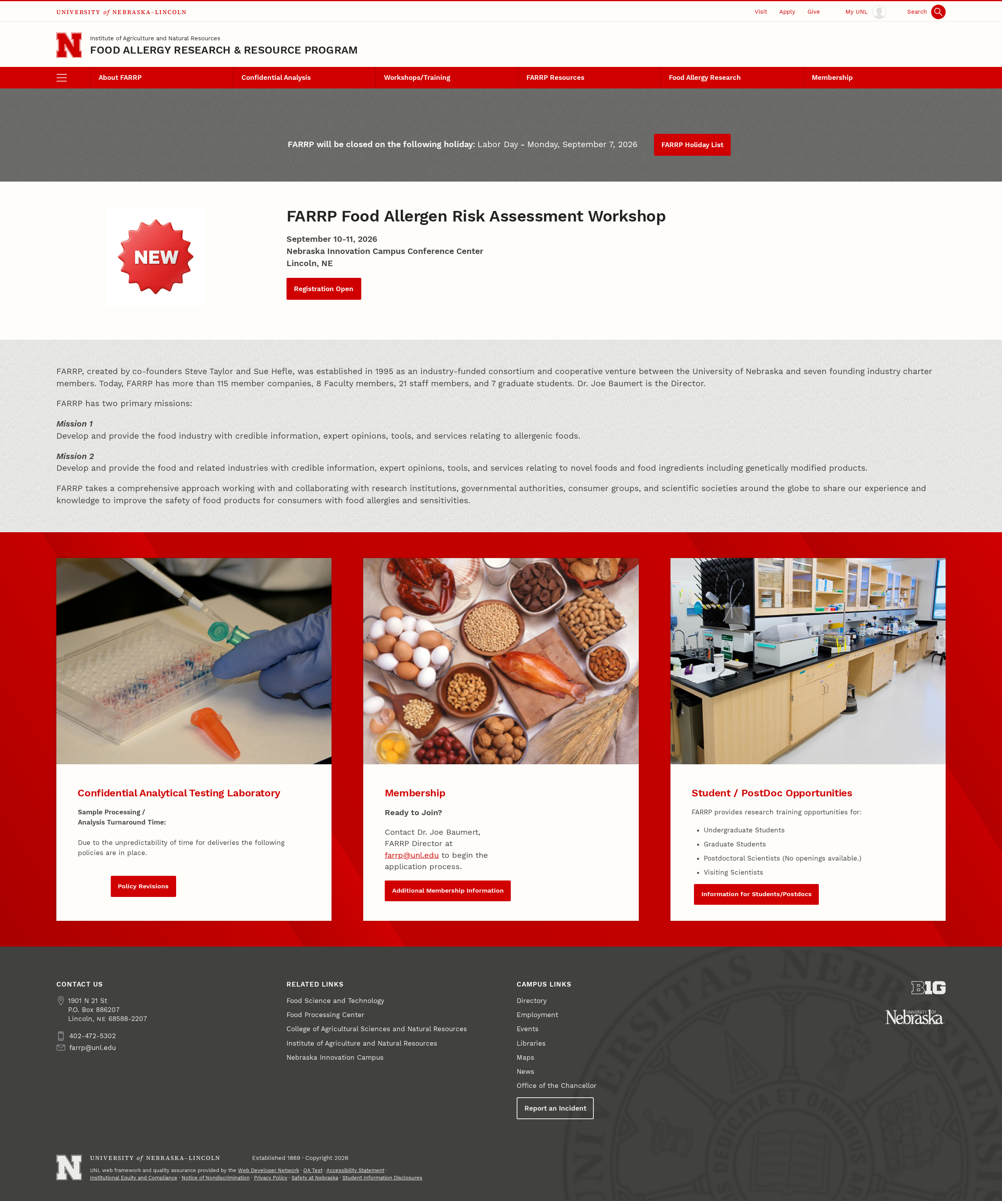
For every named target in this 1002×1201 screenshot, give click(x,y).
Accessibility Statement (355, 1170)
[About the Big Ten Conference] (929, 988)
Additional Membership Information (448, 890)
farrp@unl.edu (412, 855)
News (525, 1071)
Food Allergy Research (705, 77)
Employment (537, 1015)
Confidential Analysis (276, 77)
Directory (532, 1001)
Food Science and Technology (335, 1001)
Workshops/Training (417, 77)
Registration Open (323, 289)
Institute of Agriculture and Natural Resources (155, 38)
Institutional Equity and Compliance (133, 1178)
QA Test (313, 1170)
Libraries (531, 1043)
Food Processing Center (325, 1015)
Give (813, 11)
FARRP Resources (555, 77)
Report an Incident (555, 1108)
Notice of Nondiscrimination (216, 1178)
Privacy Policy (270, 1178)
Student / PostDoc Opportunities (772, 793)
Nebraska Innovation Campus (335, 1057)
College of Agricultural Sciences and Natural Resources (377, 1029)
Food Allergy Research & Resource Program (224, 49)
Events (528, 1029)
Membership (832, 77)
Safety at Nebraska (315, 1178)
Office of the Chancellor (557, 1085)
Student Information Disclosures (382, 1178)
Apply (787, 11)
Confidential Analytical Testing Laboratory (178, 793)
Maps (525, 1057)
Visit (761, 11)
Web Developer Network (268, 1170)
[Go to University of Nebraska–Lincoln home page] (69, 45)
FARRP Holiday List (692, 145)
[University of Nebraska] (915, 1017)
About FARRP (120, 77)
